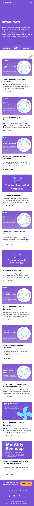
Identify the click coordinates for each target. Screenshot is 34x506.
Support (8, 490)
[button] (30, 3)
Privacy (14, 490)
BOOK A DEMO (26, 483)
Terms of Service (23, 490)
